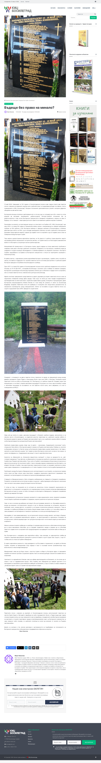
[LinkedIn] (26, 647)
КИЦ (93, 8)
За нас (22, 1)
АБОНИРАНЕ (54, 702)
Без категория (14, 100)
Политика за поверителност (51, 706)
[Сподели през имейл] (33, 647)
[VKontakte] (29, 647)
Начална (7, 100)
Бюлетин (30, 739)
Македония (86, 8)
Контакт (27, 1)
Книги (29, 741)
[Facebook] (16, 674)
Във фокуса (61, 8)
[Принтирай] (37, 647)
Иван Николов (10, 111)
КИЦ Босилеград (32, 757)
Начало (53, 8)
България (77, 8)
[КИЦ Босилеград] (18, 9)
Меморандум (31, 744)
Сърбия (69, 8)
